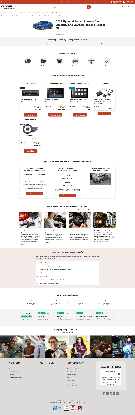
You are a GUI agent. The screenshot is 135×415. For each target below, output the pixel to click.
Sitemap (78, 400)
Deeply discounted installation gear (80, 43)
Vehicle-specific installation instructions (58, 43)
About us (69, 366)
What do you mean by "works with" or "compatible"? (51, 266)
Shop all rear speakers (30, 151)
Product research (71, 374)
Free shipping (8, 2)
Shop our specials (13, 371)
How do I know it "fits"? (44, 262)
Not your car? (59, 34)
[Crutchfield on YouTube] (117, 393)
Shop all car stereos (30, 115)
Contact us (42, 366)
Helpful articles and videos (73, 385)
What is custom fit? (43, 276)
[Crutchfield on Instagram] (107, 393)
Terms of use (65, 400)
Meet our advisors (71, 371)
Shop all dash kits (104, 113)
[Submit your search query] (89, 7)
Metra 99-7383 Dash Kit (67, 185)
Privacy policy (58, 400)
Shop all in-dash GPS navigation (80, 115)
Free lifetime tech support (98, 43)
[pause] (78, 2)
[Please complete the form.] (119, 374)
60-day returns (67, 2)
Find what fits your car (5, 15)
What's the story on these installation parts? (48, 283)
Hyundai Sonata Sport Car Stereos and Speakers (32, 15)
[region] (67, 346)
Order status (12, 366)
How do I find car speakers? (45, 273)
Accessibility (72, 400)
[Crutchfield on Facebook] (104, 393)
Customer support (44, 369)
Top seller (22, 88)
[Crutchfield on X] (114, 393)
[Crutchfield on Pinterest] (110, 393)
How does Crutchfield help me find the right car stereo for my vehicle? (55, 269)
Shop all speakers (35, 193)
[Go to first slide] (76, 2)
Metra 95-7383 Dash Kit (67, 178)
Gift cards (11, 374)
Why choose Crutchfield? (73, 369)
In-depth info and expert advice (38, 43)
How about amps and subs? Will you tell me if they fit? (51, 279)
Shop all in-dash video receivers (55, 115)
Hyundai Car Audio (16, 15)
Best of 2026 (72, 88)
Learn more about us (67, 332)
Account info (12, 369)
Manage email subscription (15, 377)
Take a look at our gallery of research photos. (100, 188)
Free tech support (71, 377)
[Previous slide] (58, 2)
